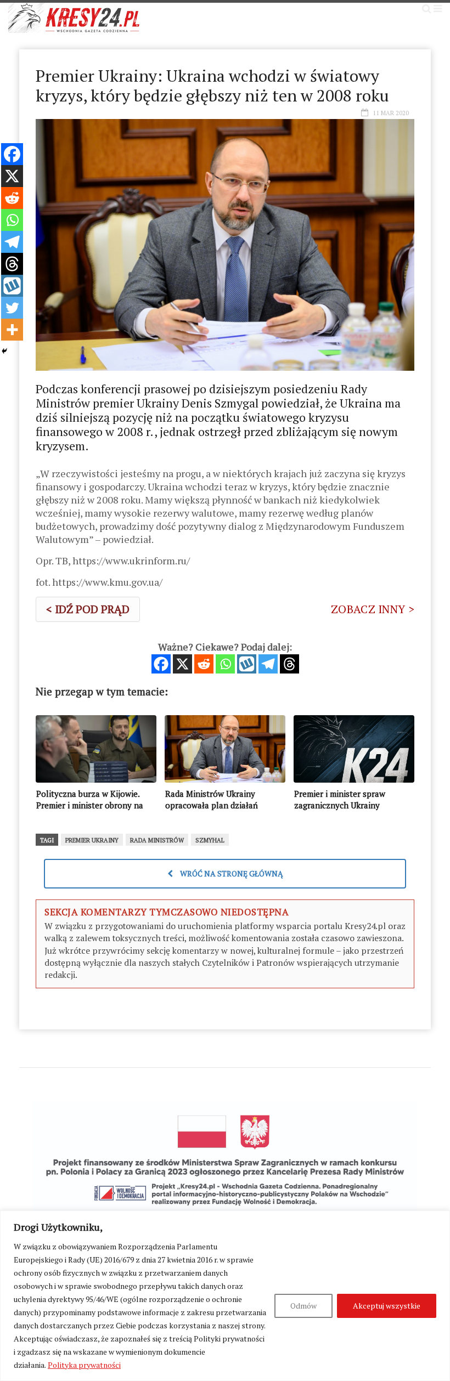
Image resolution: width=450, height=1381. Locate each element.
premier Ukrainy (92, 840)
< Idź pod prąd (88, 609)
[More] (12, 330)
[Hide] (4, 351)
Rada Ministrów (157, 840)
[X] (182, 663)
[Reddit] (203, 663)
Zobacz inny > (372, 609)
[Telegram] (268, 663)
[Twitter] (12, 308)
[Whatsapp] (225, 663)
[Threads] (289, 663)
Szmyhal (209, 840)
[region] (225, 1295)
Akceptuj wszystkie (386, 1305)
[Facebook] (161, 663)
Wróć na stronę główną (230, 873)
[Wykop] (246, 663)
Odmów (303, 1305)
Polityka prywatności (84, 1365)
